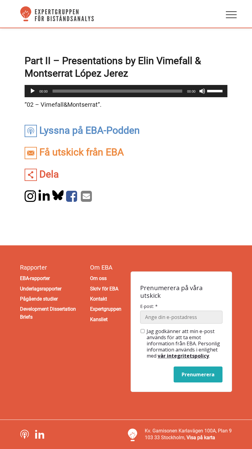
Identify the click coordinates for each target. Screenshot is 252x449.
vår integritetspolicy (183, 355)
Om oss (98, 278)
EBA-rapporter (35, 278)
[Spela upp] (33, 91)
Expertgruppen (105, 309)
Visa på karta (201, 437)
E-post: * (149, 306)
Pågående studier (39, 299)
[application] (126, 91)
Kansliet (99, 319)
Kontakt (98, 299)
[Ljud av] (202, 91)
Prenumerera (198, 374)
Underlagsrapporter (40, 289)
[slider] (215, 90)
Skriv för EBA (104, 289)
